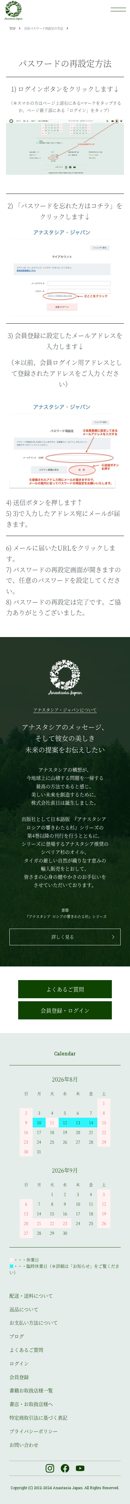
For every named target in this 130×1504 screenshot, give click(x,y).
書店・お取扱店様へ (31, 1404)
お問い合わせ (23, 1444)
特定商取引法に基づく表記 (38, 1417)
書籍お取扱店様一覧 (31, 1390)
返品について (23, 1309)
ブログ (16, 1336)
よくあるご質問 (65, 989)
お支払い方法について (33, 1322)
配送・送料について (31, 1295)
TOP (12, 28)
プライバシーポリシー (33, 1431)
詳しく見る (62, 936)
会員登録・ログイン (65, 1010)
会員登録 (19, 1377)
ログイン (19, 1363)
